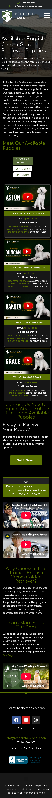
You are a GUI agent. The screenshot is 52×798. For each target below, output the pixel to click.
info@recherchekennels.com (26, 738)
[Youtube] (26, 720)
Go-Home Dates (27, 222)
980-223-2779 (26, 742)
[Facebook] (16, 720)
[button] (23, 161)
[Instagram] (36, 720)
